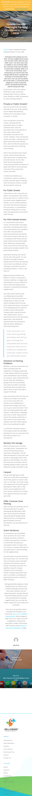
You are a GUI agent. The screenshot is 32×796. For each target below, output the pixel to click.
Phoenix (6, 779)
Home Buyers (8, 749)
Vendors (6, 746)
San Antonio (8, 776)
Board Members (9, 743)
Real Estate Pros (9, 752)
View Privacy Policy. (21, 9)
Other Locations (9, 782)
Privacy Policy (8, 794)
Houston (6, 770)
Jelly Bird (10, 37)
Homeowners (8, 740)
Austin (6, 767)
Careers (6, 755)
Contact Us (7, 758)
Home (6, 49)
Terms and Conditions (11, 791)
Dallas (6, 773)
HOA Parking (16, 19)
